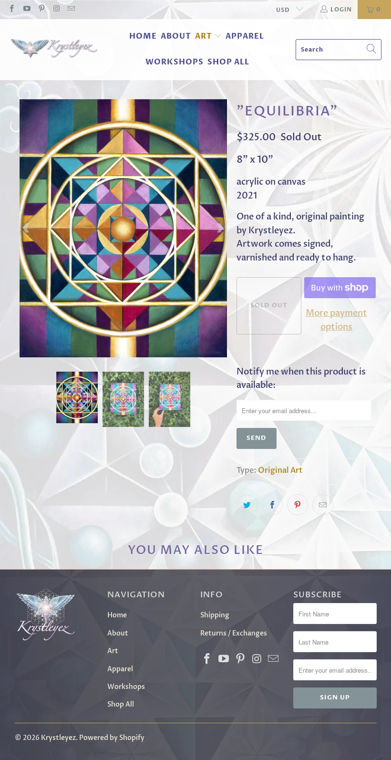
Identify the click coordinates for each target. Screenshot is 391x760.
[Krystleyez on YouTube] (26, 9)
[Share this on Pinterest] (297, 504)
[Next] (219, 228)
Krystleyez (58, 737)
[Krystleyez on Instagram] (56, 9)
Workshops (174, 62)
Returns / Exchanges (233, 633)
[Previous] (26, 228)
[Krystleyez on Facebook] (11, 9)
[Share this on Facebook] (272, 504)
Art (203, 36)
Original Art (280, 470)
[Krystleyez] (54, 49)
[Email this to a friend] (322, 504)
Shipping (214, 615)
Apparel (245, 36)
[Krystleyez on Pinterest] (41, 9)
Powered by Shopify (111, 737)
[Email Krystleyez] (71, 9)
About (176, 36)
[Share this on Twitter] (247, 504)
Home (143, 36)
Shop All (228, 62)
